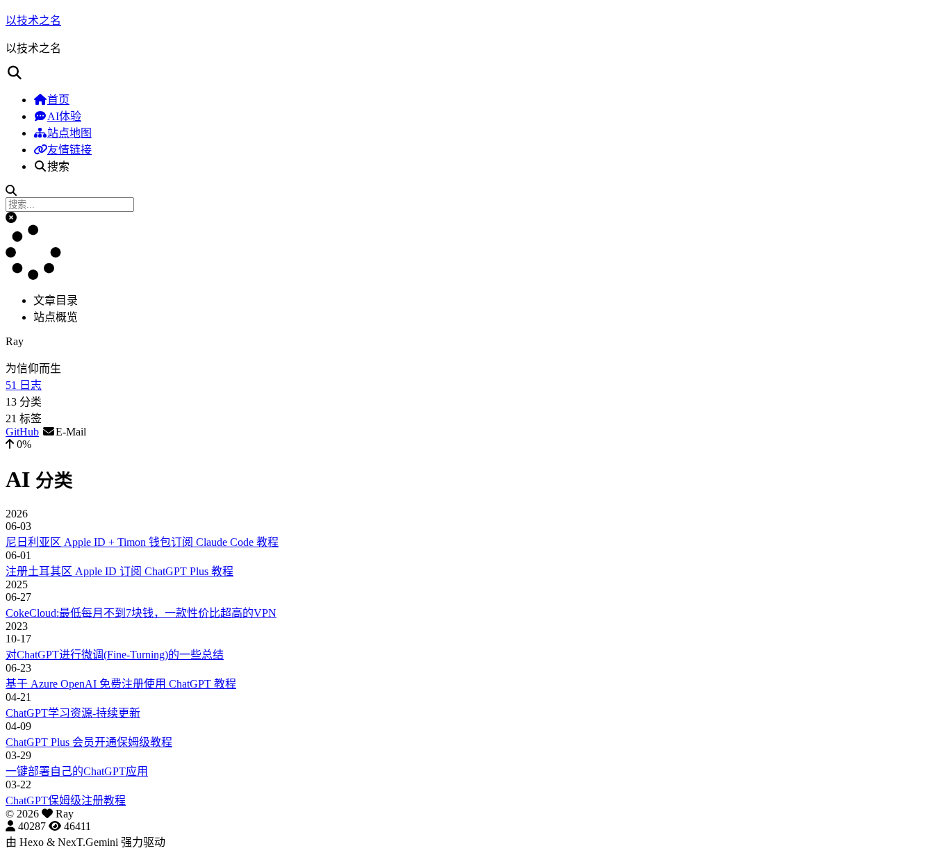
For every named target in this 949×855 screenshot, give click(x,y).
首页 (58, 100)
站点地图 (69, 133)
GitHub (22, 432)
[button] (11, 218)
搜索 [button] (58, 166)
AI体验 (64, 116)
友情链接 (69, 150)
